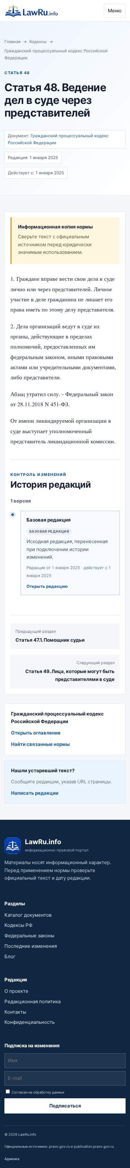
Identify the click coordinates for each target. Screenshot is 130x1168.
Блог (9, 956)
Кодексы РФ (18, 925)
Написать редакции (34, 793)
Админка (11, 1159)
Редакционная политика (32, 1001)
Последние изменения (30, 946)
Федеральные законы (29, 936)
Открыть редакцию (47, 586)
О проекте (16, 991)
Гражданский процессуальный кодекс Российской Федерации (56, 54)
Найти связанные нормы (40, 744)
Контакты (15, 1012)
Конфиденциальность (29, 1022)
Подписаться (65, 1106)
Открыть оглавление (36, 733)
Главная (12, 41)
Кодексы (38, 41)
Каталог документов (27, 915)
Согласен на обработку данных (37, 1092)
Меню (114, 11)
